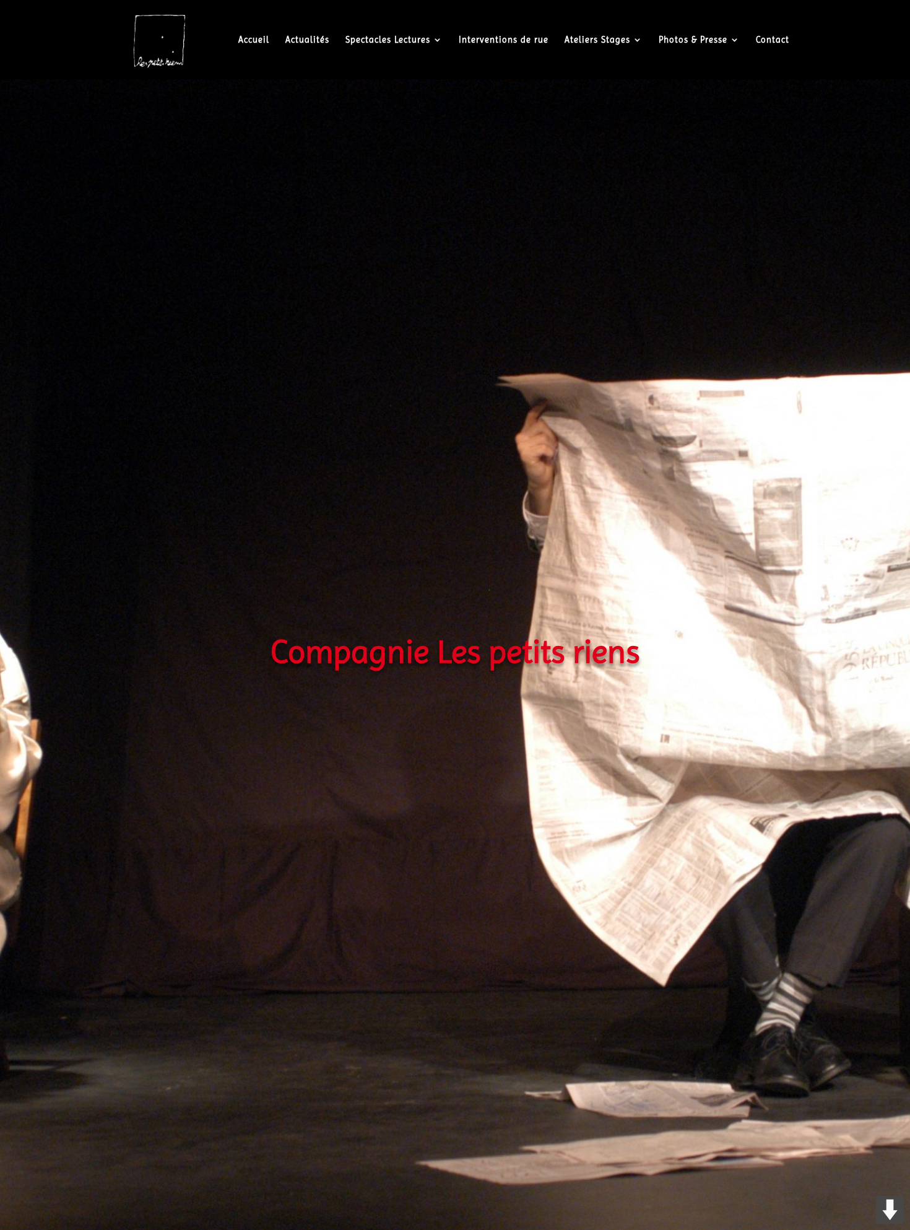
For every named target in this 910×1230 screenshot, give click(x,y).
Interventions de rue (503, 40)
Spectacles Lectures (387, 40)
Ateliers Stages (597, 40)
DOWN (890, 1210)
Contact (772, 40)
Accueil (253, 40)
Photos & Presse (693, 40)
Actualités (307, 40)
